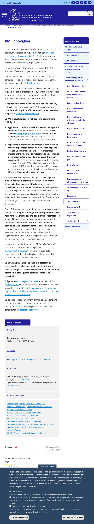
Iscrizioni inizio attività (16, 415)
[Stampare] (16, 447)
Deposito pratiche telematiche (19, 409)
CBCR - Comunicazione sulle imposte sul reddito (27, 433)
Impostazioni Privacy (47, 466)
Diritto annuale (71, 55)
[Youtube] (85, 2)
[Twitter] (81, 2)
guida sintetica (11, 284)
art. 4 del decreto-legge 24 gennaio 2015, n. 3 (29, 54)
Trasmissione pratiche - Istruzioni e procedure (26, 403)
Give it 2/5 (8, 464)
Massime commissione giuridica (76, 158)
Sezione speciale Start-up (18, 424)
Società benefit (13, 427)
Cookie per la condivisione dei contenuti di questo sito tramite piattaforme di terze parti (48, 497)
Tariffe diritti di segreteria (32, 427)
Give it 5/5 (14, 464)
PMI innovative (34, 83)
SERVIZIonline (13, 385)
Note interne (33, 415)
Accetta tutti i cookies (73, 517)
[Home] (30, 14)
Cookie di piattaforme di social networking (29, 506)
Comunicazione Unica (16, 406)
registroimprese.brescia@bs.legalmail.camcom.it (31, 359)
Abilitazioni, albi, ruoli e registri (74, 48)
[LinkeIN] (77, 2)
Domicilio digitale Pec (76, 86)
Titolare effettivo (14, 430)
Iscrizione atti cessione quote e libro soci (24, 412)
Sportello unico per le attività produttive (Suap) (74, 69)
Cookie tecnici (17, 491)
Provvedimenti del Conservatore (20, 418)
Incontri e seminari (73, 226)
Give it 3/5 (10, 464)
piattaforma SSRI (26, 379)
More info (33, 486)
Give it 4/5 (12, 464)
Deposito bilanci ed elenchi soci (39, 406)
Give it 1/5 (6, 464)
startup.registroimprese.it (27, 113)
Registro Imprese (72, 41)
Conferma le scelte (19, 517)
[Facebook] (73, 2)
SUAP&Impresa (71, 60)
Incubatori (34, 424)
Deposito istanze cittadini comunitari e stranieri (76, 120)
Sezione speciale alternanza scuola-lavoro (24, 421)
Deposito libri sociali (75, 128)
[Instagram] (90, 2)
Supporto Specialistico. (28, 309)
